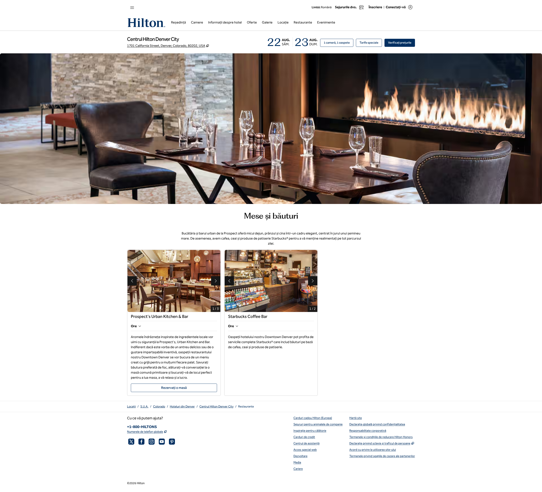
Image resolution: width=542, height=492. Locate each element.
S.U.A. (144, 406)
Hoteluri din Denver (182, 406)
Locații (131, 406)
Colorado (159, 406)
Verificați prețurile (401, 42)
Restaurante (246, 406)
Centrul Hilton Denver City (216, 406)
